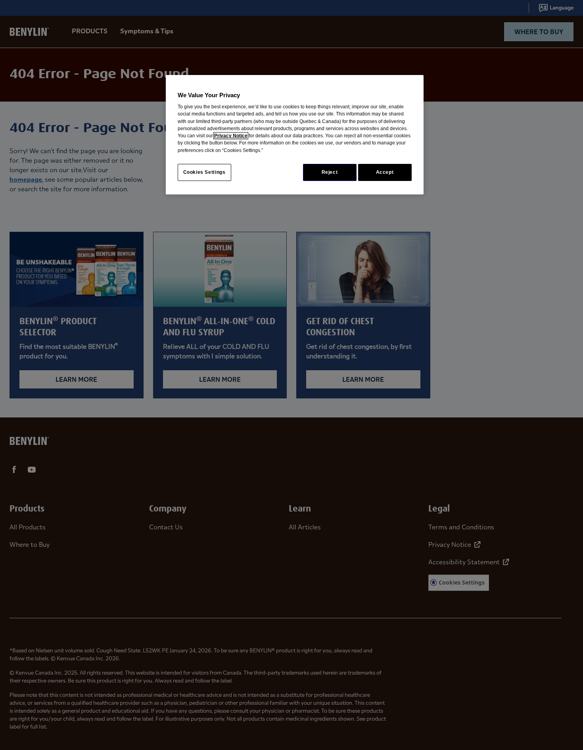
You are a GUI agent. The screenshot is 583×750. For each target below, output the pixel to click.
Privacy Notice (230, 135)
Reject (330, 172)
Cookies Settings (204, 172)
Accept (385, 172)
